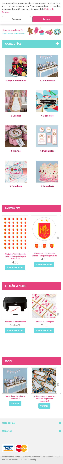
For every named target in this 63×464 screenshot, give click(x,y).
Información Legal (50, 457)
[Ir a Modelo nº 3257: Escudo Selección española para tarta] (44, 233)
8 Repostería (47, 186)
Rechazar (16, 19)
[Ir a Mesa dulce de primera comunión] (15, 381)
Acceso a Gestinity (28, 460)
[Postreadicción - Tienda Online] (31, 31)
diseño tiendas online (11, 457)
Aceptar (47, 19)
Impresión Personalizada (15, 322)
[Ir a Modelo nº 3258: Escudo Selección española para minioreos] (15, 233)
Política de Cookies (10, 460)
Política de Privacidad (31, 457)
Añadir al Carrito (15, 330)
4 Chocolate (47, 115)
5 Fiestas (16, 151)
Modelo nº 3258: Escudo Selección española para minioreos (15, 256)
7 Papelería (16, 186)
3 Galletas (16, 115)
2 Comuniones (47, 80)
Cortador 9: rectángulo (44, 322)
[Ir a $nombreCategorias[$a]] (16, 66)
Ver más (15, 403)
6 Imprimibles (47, 151)
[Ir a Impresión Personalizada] (15, 306)
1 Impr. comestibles (16, 80)
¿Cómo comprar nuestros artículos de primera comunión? (44, 398)
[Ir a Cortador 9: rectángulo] (44, 306)
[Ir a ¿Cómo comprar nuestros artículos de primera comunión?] (44, 381)
